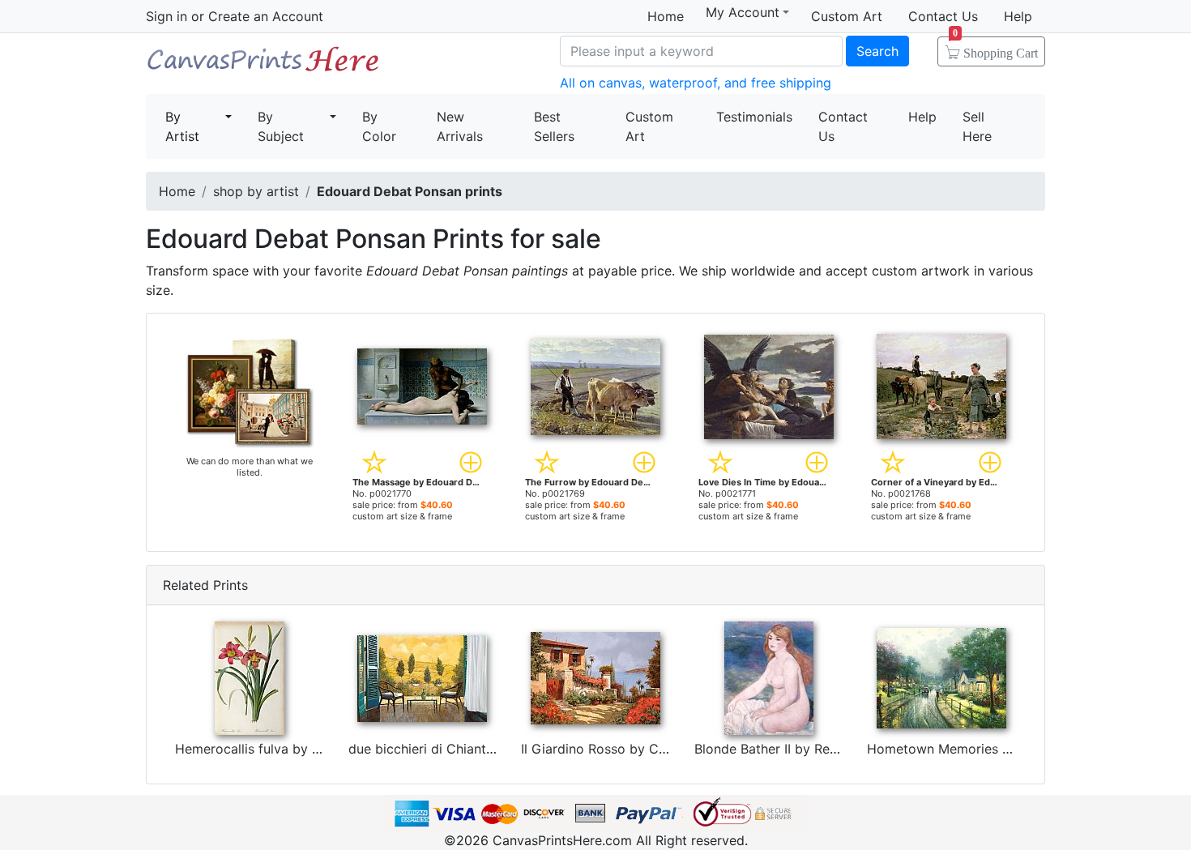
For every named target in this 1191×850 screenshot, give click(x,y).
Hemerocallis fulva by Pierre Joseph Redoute (313, 749)
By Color (379, 126)
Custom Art (846, 16)
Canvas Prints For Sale (263, 65)
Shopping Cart (995, 47)
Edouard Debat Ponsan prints (409, 191)
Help (1018, 16)
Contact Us (943, 16)
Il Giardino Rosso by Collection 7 (622, 749)
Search (877, 51)
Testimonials (754, 117)
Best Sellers (554, 126)
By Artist (182, 126)
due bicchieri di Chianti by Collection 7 (467, 749)
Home (665, 16)
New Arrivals (460, 126)
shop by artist (256, 191)
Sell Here (977, 126)
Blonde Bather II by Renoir (773, 749)
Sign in (166, 16)
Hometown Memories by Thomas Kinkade (995, 749)
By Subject (281, 126)
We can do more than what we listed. (249, 466)
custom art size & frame (402, 516)
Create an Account (265, 16)
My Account (742, 12)
